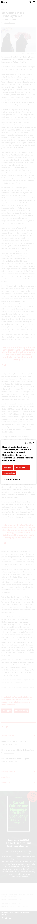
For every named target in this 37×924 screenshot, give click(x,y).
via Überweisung (22, 467)
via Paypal (8, 467)
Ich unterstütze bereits (12, 479)
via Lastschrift (9, 473)
